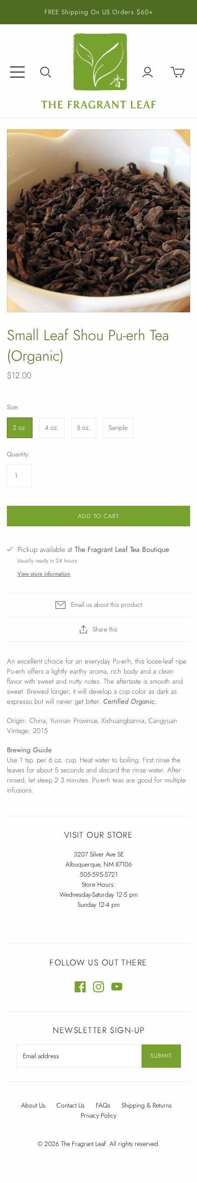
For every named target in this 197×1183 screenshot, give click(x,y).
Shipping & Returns (146, 1105)
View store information (43, 574)
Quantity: (18, 454)
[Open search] (45, 72)
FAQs (103, 1105)
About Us (33, 1105)
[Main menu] (17, 72)
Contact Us (70, 1105)
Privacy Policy (98, 1115)
